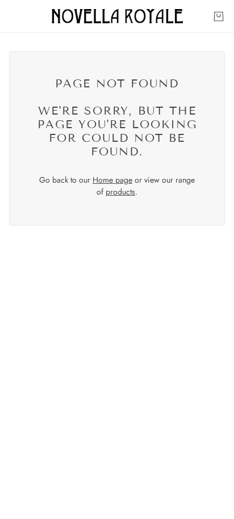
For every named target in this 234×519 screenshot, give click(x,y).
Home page (112, 179)
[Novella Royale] (117, 16)
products (120, 191)
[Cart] (218, 16)
